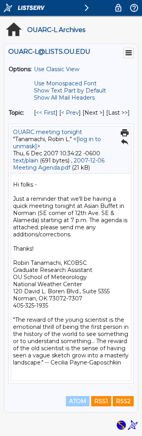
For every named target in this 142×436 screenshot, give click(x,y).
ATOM (77, 401)
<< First (46, 112)
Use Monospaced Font (65, 83)
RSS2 (123, 401)
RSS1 (101, 401)
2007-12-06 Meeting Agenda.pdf (59, 164)
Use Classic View (56, 69)
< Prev (70, 112)
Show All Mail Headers (64, 97)
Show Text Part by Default (70, 90)
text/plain (25, 160)
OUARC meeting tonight (47, 132)
